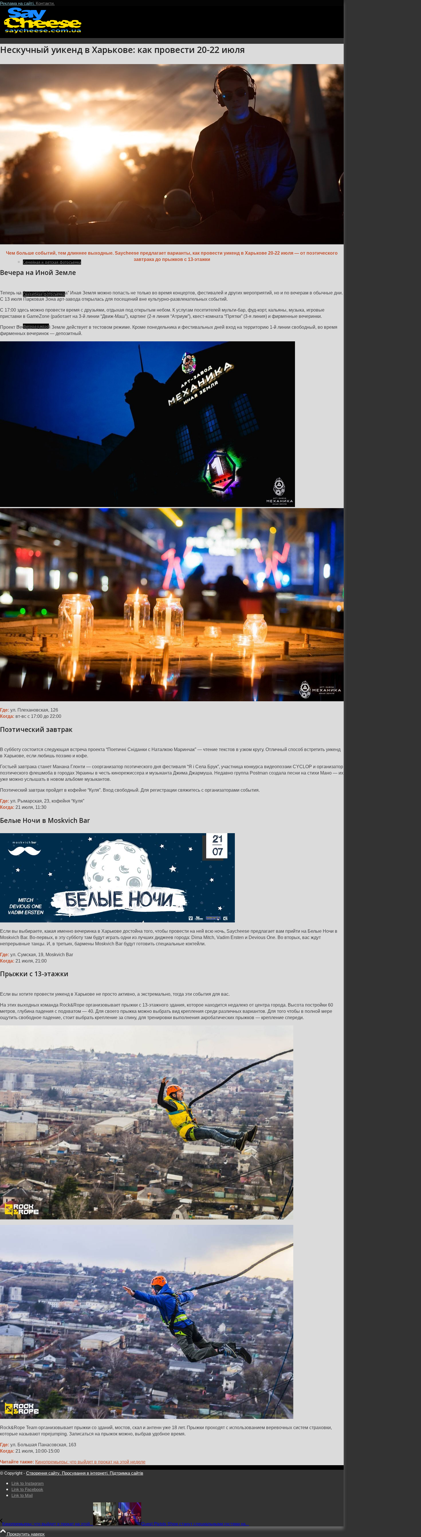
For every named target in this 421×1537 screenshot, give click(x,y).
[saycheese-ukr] (43, 33)
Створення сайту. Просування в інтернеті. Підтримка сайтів (84, 1473)
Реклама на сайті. (18, 3)
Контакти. (45, 3)
